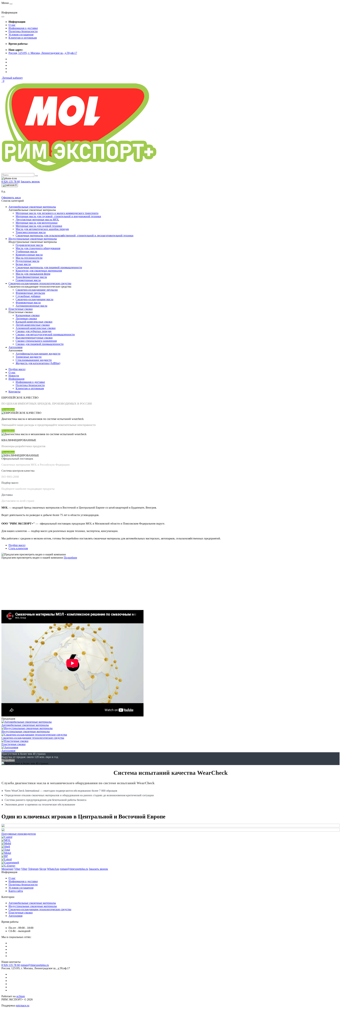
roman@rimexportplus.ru (35, 965)
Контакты (14, 391)
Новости (14, 375)
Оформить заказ (11, 197)
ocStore (20, 996)
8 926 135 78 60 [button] (10, 965)
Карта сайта (16, 890)
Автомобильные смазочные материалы (32, 902)
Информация (16, 378)
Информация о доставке (23, 28)
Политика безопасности (23, 31)
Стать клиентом (18, 548)
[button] (12, 77)
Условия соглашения (21, 34)
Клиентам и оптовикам (23, 37)
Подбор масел (17, 369)
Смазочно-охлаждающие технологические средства (40, 909)
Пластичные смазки (21, 912)
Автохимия (15, 915)
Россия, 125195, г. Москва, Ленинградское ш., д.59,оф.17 (43, 52)
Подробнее (8, 409)
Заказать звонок (30, 181)
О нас (12, 24)
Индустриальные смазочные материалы (33, 906)
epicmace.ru (22, 1005)
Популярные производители (18, 833)
